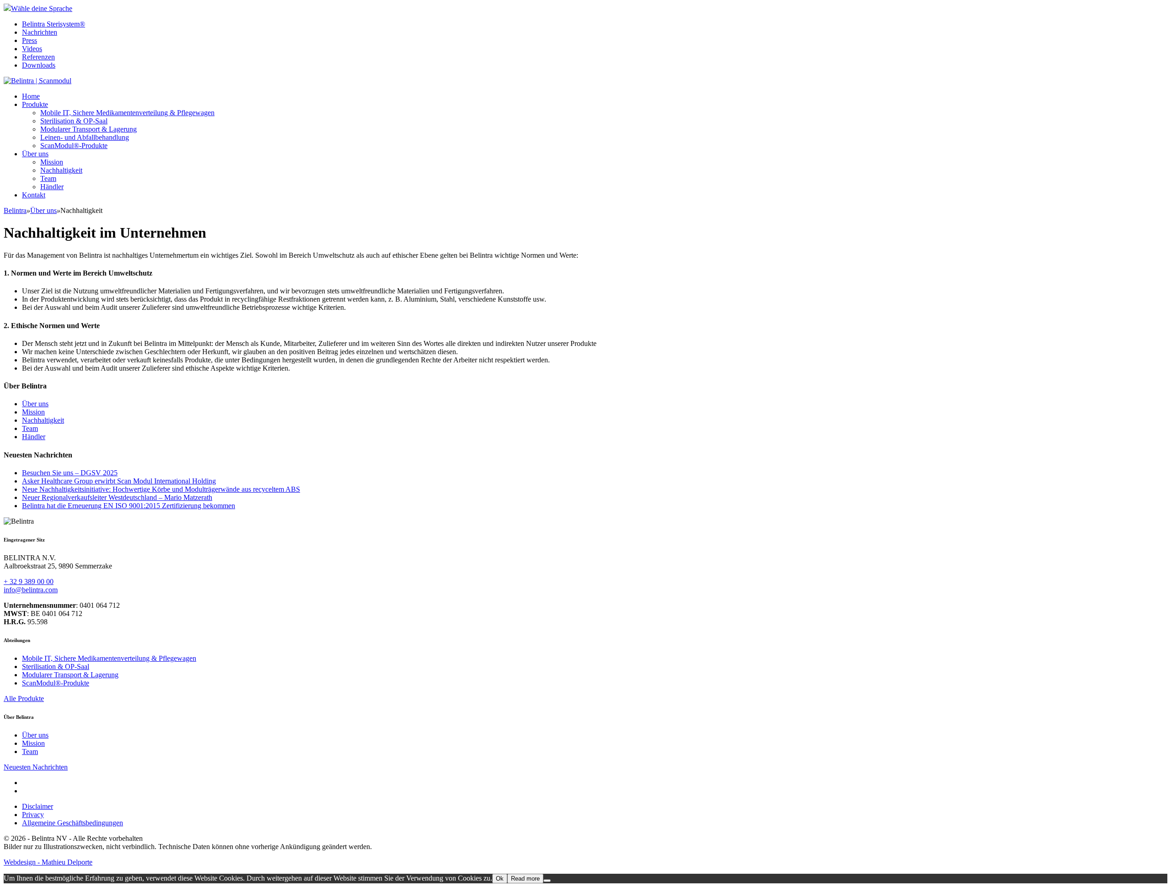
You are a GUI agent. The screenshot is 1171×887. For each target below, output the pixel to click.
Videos (32, 49)
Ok (500, 878)
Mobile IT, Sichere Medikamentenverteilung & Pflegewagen (127, 113)
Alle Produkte (24, 698)
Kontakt (33, 195)
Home (31, 96)
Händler (52, 187)
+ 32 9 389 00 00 (29, 581)
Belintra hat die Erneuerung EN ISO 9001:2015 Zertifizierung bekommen (128, 506)
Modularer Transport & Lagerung (88, 129)
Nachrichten (39, 32)
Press (29, 40)
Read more (525, 878)
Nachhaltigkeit (61, 170)
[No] (547, 880)
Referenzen (38, 57)
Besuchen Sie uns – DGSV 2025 (70, 473)
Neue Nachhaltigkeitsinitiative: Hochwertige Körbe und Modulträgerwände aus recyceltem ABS (161, 489)
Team (48, 178)
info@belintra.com (31, 590)
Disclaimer (37, 806)
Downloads (38, 65)
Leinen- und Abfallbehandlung (84, 137)
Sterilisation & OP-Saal (73, 121)
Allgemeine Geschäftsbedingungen (72, 823)
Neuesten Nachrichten (36, 767)
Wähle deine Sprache (41, 8)
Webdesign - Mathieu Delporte (48, 862)
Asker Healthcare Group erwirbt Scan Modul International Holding (119, 481)
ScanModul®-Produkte (73, 145)
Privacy (33, 814)
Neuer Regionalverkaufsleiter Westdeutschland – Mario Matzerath (117, 497)
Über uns (35, 154)
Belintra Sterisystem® (53, 24)
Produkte (35, 104)
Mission (51, 162)
